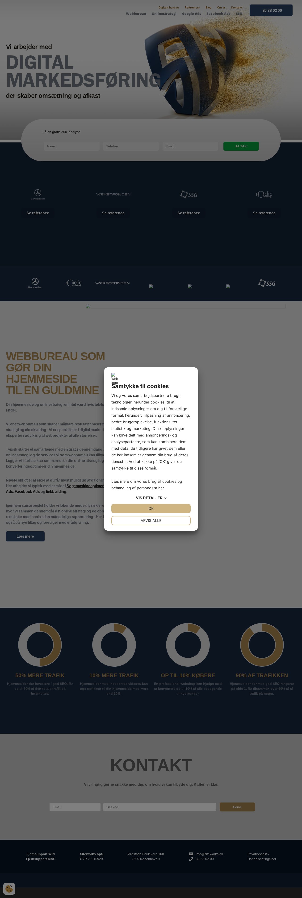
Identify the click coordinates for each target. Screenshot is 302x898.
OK (151, 508)
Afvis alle (151, 520)
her (161, 488)
